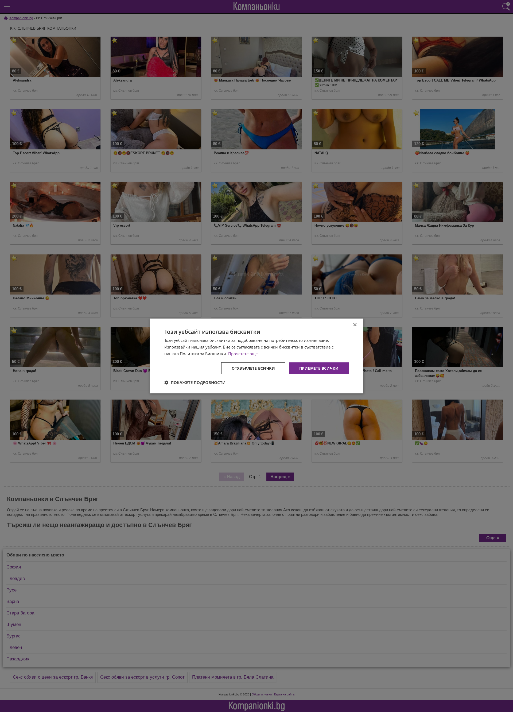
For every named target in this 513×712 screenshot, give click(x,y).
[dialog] (256, 356)
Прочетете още (243, 353)
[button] (195, 382)
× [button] (355, 325)
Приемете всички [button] (319, 367)
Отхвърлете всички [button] (253, 367)
